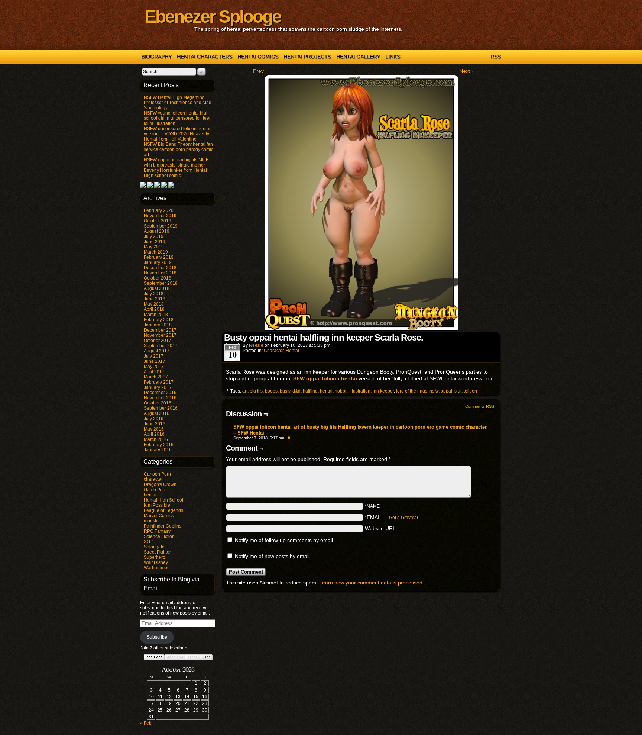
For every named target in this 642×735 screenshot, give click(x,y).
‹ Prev (257, 71)
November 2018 (160, 272)
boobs (271, 391)
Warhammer (156, 567)
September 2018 (161, 283)
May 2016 (154, 429)
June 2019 (154, 241)
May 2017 (154, 366)
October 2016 (157, 403)
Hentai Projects (307, 56)
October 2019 (157, 220)
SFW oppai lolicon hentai (325, 378)
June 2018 (154, 299)
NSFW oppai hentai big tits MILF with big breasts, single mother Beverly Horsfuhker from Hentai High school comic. (176, 167)
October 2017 (157, 340)
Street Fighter (157, 552)
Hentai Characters (204, 56)
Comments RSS (479, 406)
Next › (466, 71)
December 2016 (160, 392)
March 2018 (156, 314)
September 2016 (161, 408)
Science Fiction (159, 536)
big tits (256, 391)
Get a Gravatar (403, 517)
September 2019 (161, 226)
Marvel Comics (159, 515)
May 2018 (154, 304)
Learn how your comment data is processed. (371, 583)
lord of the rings (411, 391)
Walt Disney (156, 562)
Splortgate (154, 546)
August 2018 (156, 288)
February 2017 (159, 382)
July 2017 (153, 356)
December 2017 (160, 330)
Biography (156, 56)
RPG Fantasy (157, 531)
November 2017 (160, 335)
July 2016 (153, 418)
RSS (495, 56)
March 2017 (156, 377)
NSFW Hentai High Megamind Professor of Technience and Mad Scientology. (177, 102)
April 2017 (154, 371)
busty (285, 391)
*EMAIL (391, 517)
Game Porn (155, 489)
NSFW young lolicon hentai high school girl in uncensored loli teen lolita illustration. (178, 118)
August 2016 (156, 413)
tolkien (470, 391)
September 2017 (161, 345)
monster (152, 520)
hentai (150, 494)
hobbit (341, 391)
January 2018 (158, 325)
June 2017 (154, 361)
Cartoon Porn (157, 474)
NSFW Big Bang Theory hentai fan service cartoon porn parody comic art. (178, 149)
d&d (296, 391)
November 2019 (160, 215)
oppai (446, 391)
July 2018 (153, 293)
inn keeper (383, 391)
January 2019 (158, 262)
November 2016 (160, 397)
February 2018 (159, 319)
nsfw (433, 391)
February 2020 (159, 210)
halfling (310, 391)
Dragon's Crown (160, 484)
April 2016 (154, 434)
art (244, 391)
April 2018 (154, 309)
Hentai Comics (257, 56)
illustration (360, 391)
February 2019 (159, 257)
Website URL (380, 528)
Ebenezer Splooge (213, 16)
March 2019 (156, 252)
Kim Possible (157, 505)
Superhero (154, 557)
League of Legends (163, 510)
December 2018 (160, 267)
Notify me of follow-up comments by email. (284, 540)
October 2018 (157, 278)
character (153, 479)
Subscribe (157, 637)
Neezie (256, 345)
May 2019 (154, 246)
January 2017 (158, 387)
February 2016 (159, 444)
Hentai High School (163, 500)
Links (392, 56)
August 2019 (156, 231)
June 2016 (154, 423)
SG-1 (149, 541)
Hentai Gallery (358, 56)
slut (457, 391)
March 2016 (156, 439)
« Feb (146, 723)
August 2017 (156, 351)
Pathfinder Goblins (162, 526)
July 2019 (153, 236)
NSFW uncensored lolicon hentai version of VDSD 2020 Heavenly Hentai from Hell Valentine (177, 134)
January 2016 (158, 449)
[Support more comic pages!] (143, 186)
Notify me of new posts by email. (273, 556)
